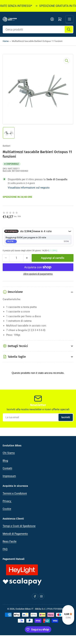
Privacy (7, 501)
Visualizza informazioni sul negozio (29, 187)
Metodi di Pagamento (15, 533)
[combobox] (38, 29)
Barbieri (6, 145)
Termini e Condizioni (15, 493)
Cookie (7, 508)
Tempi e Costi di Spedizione (19, 526)
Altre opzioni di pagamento (38, 273)
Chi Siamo (9, 452)
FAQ (5, 549)
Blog (5, 460)
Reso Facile (9, 541)
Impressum (9, 476)
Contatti (7, 468)
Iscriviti (65, 417)
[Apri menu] (69, 19)
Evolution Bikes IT (24, 609)
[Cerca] (69, 29)
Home (6, 41)
